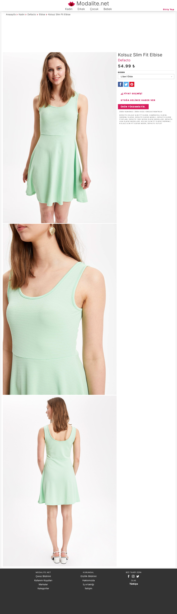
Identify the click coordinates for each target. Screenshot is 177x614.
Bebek (108, 9)
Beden (121, 72)
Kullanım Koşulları (43, 580)
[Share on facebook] (120, 84)
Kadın (68, 9)
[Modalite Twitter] (138, 577)
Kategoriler (43, 588)
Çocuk (94, 9)
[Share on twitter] (126, 84)
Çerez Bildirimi (43, 576)
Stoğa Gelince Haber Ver (138, 100)
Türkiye (133, 583)
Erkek (81, 9)
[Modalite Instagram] (134, 577)
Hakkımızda (88, 580)
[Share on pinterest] (131, 84)
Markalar (43, 584)
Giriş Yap (168, 9)
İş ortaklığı (88, 584)
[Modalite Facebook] (129, 577)
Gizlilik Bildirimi (88, 576)
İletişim (88, 588)
